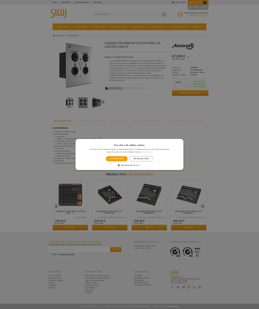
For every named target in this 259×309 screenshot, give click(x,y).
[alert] (129, 154)
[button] (129, 165)
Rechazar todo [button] (141, 159)
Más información (147, 152)
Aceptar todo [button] (117, 159)
